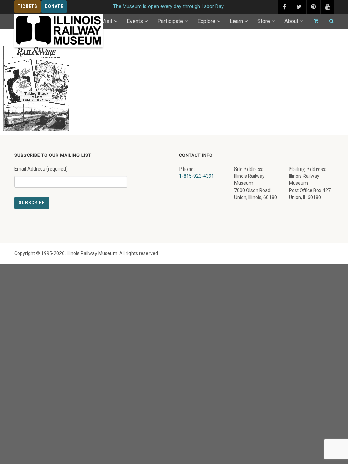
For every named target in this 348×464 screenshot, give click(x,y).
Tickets (27, 6)
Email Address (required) (41, 169)
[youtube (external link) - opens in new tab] (327, 7)
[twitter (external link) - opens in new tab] (299, 7)
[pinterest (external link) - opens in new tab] (313, 7)
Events (135, 21)
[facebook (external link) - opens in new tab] (285, 7)
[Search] (329, 21)
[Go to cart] (313, 21)
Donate (54, 6)
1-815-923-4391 (196, 176)
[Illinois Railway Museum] (58, 30)
